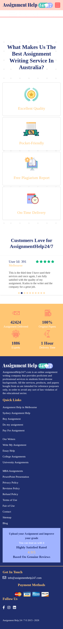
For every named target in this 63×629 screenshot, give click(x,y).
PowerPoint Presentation (16, 476)
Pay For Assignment (13, 430)
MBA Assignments (13, 471)
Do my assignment (13, 424)
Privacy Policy (10, 482)
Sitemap (7, 517)
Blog (5, 523)
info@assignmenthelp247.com (24, 577)
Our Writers (9, 439)
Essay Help (9, 450)
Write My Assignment (14, 445)
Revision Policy (11, 488)
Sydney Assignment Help (16, 413)
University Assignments (16, 462)
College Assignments (14, 456)
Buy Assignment (12, 418)
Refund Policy (10, 494)
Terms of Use (10, 500)
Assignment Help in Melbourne (20, 407)
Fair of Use (9, 505)
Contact (7, 511)
